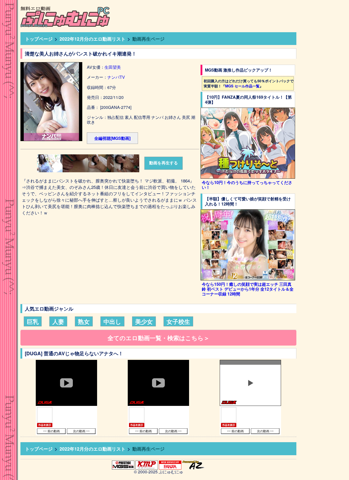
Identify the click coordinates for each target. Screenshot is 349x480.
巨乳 (33, 321)
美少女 (144, 321)
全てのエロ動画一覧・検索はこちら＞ (159, 338)
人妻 (58, 321)
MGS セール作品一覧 (242, 85)
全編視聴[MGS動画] (112, 138)
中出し (112, 321)
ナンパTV (116, 77)
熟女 (84, 321)
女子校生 (178, 321)
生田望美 (112, 67)
